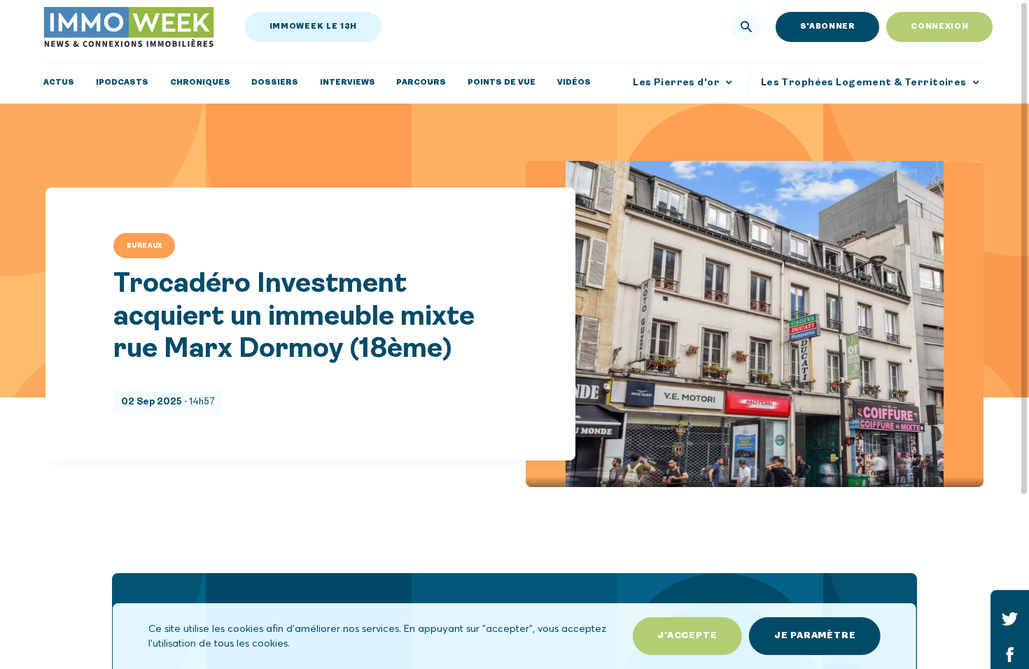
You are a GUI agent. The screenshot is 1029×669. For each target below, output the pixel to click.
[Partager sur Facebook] (1009, 654)
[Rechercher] (746, 27)
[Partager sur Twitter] (1009, 618)
